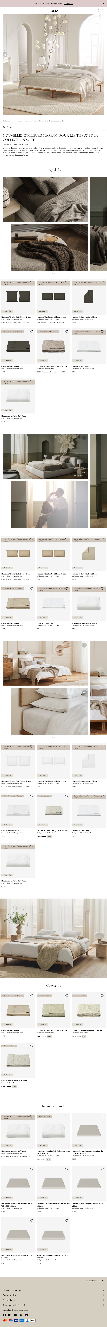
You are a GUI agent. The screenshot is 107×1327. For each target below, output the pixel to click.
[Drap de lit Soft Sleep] (89, 350)
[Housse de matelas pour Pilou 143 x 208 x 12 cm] (53, 1189)
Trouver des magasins (21, 1310)
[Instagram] (9, 1315)
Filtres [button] (9, 127)
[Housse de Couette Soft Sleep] (89, 301)
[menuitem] (4, 11)
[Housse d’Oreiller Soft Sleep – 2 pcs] (18, 301)
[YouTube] (15, 1315)
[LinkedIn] (26, 1315)
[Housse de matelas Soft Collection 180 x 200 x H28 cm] (53, 1137)
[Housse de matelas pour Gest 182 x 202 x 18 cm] (53, 1240)
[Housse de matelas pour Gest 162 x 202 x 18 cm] (18, 1240)
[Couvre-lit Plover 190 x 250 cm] (18, 1065)
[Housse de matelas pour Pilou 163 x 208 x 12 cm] (89, 1189)
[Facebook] (4, 1315)
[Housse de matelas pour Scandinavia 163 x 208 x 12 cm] (18, 1189)
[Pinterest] (21, 1315)
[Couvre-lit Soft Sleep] (18, 350)
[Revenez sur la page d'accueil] (53, 11)
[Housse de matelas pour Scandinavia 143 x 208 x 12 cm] (89, 1136)
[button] (4, 127)
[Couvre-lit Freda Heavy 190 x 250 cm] (53, 350)
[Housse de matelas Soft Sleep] (18, 400)
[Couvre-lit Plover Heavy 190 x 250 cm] (89, 1015)
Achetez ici (68, 3)
